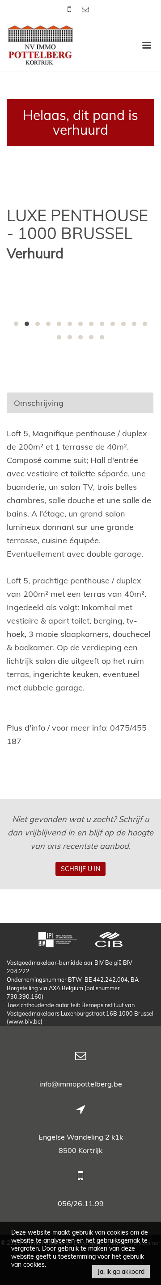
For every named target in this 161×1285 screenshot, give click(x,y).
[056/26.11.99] (70, 9)
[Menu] (146, 45)
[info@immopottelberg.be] (85, 9)
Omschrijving (39, 403)
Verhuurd (35, 253)
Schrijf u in (80, 869)
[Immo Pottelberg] (40, 44)
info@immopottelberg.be (80, 1083)
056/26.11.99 (81, 1203)
